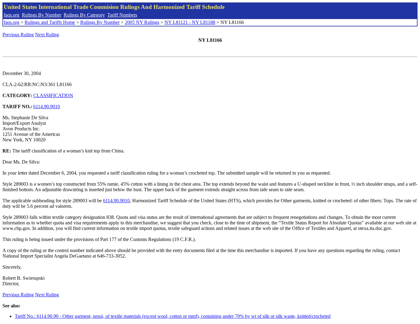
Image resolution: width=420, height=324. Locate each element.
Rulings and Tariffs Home (50, 22)
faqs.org (11, 15)
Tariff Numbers (122, 15)
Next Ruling (47, 34)
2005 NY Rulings (142, 22)
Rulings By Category (84, 15)
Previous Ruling (18, 34)
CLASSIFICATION (53, 95)
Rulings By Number (41, 15)
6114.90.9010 (46, 106)
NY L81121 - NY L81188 (189, 22)
